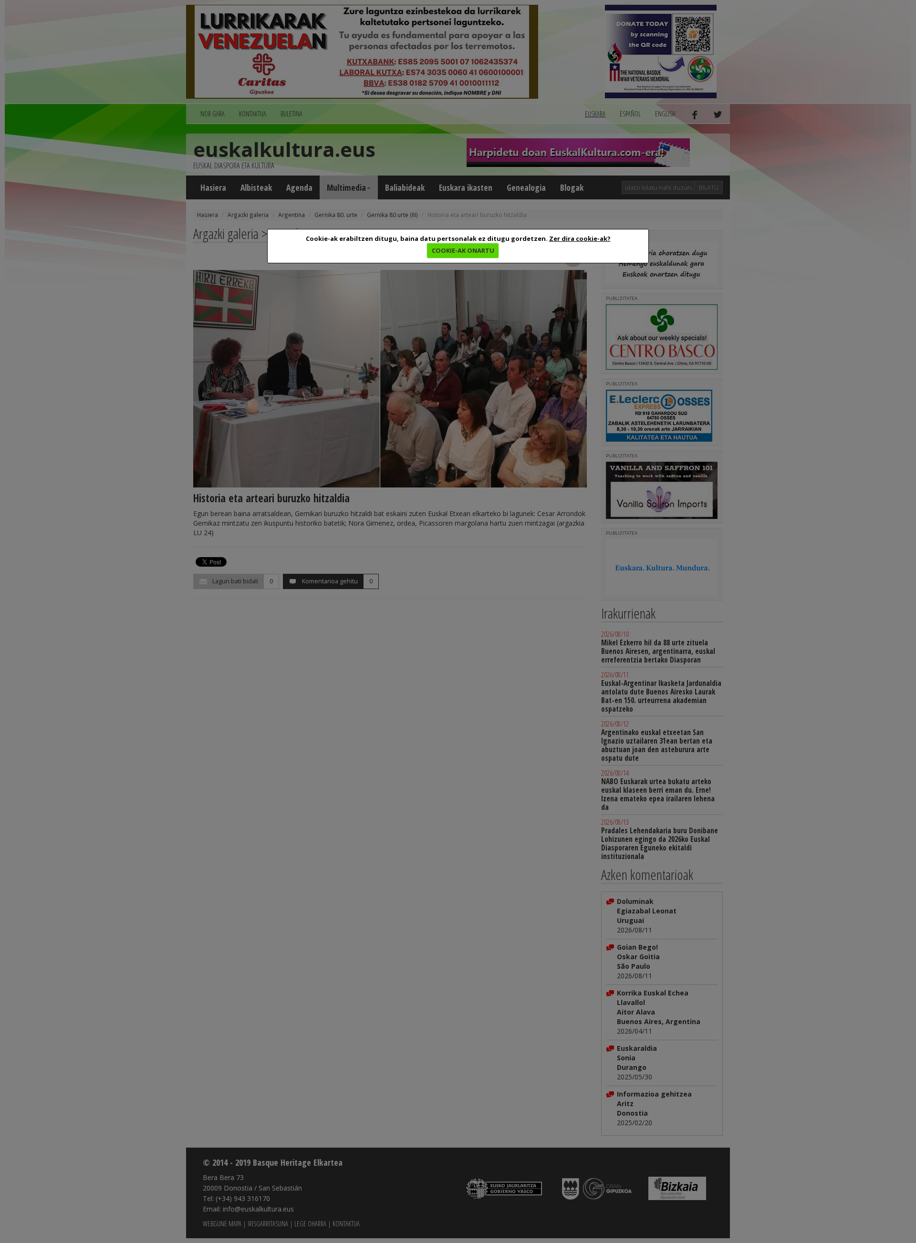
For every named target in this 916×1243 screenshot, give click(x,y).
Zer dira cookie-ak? (580, 238)
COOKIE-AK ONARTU (463, 250)
